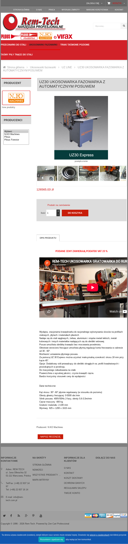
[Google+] (26, 516)
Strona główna (15, 67)
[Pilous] (16, 137)
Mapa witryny (40, 480)
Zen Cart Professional (58, 523)
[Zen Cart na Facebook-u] (11, 516)
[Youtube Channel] (41, 516)
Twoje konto (72, 493)
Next (124, 175)
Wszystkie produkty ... (46, 475)
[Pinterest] (33, 516)
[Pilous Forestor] (16, 139)
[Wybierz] (16, 131)
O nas (67, 468)
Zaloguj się (92, 3)
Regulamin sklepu (75, 488)
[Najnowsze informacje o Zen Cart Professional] (19, 516)
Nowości (37, 470)
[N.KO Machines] (16, 134)
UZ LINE (67, 67)
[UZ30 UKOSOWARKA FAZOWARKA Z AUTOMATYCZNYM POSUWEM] (47, 173)
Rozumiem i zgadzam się (51, 539)
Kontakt (69, 473)
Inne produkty (8, 107)
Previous (39, 175)
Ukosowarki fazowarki (43, 67)
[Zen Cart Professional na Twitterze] (4, 516)
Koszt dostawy (73, 478)
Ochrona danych (74, 483)
